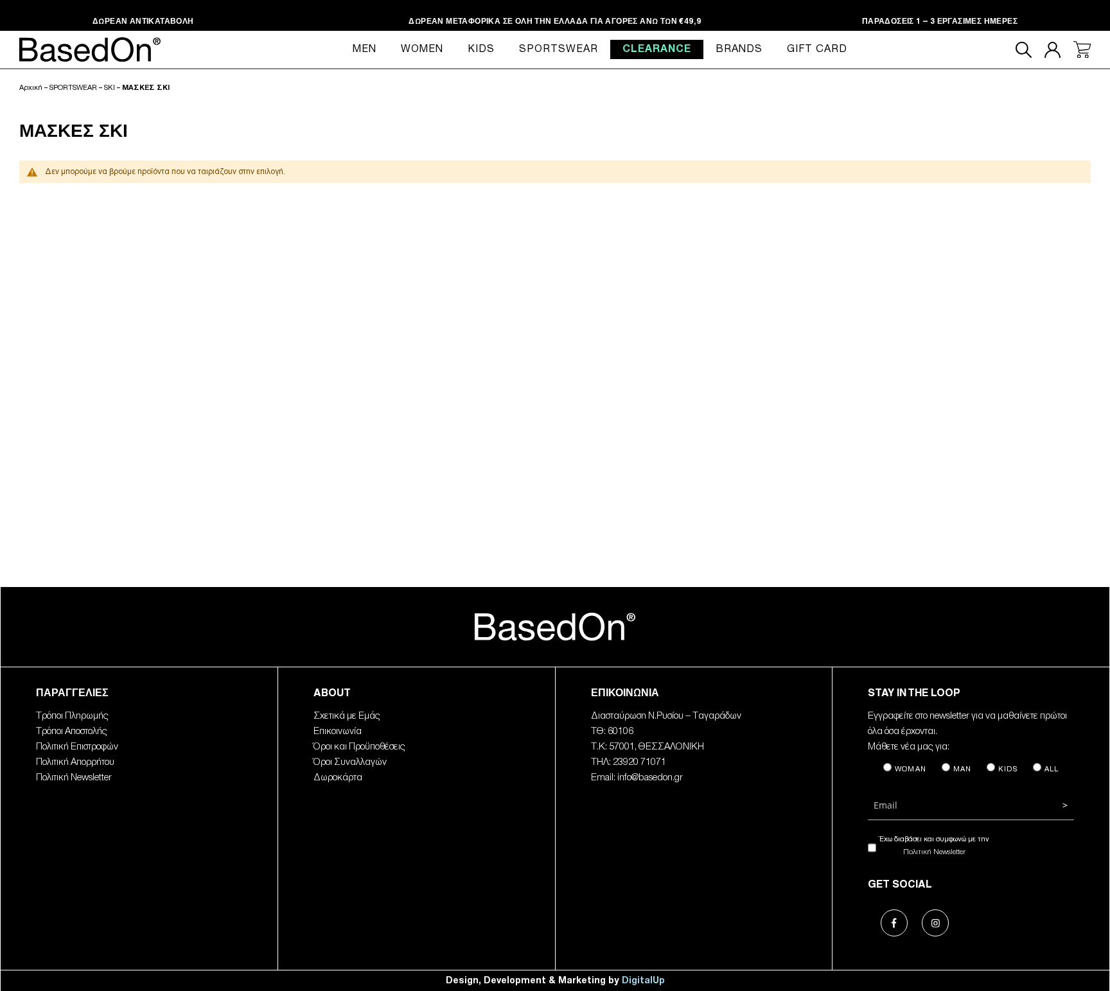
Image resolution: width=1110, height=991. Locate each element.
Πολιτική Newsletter (74, 778)
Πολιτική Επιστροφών (77, 747)
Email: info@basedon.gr (637, 778)
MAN (962, 769)
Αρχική (30, 88)
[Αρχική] (90, 49)
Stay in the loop (914, 694)
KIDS (1008, 769)
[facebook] (888, 917)
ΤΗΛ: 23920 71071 (628, 762)
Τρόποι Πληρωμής (72, 716)
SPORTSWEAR (73, 88)
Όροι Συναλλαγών (350, 762)
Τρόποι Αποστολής (71, 731)
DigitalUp (643, 980)
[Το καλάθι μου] (1082, 49)
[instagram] (929, 917)
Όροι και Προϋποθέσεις (359, 747)
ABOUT (332, 694)
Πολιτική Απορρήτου (75, 762)
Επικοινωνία (337, 731)
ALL (1051, 769)
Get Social (900, 886)
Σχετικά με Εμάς (346, 716)
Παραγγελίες (72, 694)
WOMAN (910, 769)
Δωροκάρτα (337, 778)
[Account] (1052, 50)
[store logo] (555, 626)
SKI (109, 88)
